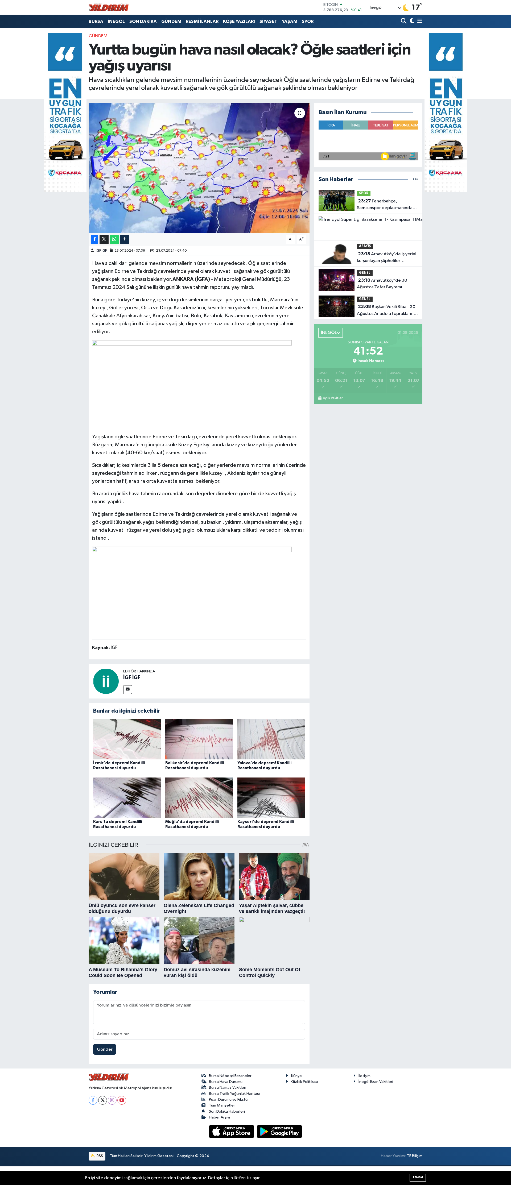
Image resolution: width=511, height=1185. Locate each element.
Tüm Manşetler (222, 1105)
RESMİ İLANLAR (202, 21)
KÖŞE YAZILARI (239, 21)
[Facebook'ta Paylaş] (94, 239)
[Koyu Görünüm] (411, 21)
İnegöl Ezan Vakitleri (375, 1082)
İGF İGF (101, 250)
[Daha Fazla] (124, 239)
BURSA (96, 21)
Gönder (105, 1049)
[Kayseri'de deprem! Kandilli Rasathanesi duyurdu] (271, 797)
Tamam (418, 1177)
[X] (102, 1100)
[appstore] (232, 1131)
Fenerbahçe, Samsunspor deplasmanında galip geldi (385, 205)
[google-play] (279, 1131)
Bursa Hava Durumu (225, 1082)
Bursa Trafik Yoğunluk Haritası (234, 1094)
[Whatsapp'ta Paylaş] (114, 239)
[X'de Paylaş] (104, 239)
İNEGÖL (116, 21)
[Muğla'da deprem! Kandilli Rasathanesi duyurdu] (199, 797)
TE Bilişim (414, 1156)
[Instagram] (112, 1100)
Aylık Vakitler (332, 398)
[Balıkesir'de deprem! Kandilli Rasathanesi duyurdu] (199, 739)
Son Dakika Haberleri (227, 1111)
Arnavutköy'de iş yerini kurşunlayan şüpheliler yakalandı (386, 258)
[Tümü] (415, 179)
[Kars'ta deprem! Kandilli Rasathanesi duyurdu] (127, 797)
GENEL (364, 273)
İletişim (364, 1076)
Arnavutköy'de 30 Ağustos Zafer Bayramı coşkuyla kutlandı (382, 284)
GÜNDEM (171, 21)
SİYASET (268, 21)
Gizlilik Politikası (304, 1082)
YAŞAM (289, 21)
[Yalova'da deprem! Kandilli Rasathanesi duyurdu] (271, 739)
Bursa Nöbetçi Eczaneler (230, 1076)
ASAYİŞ (365, 246)
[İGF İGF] (106, 681)
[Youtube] (121, 1100)
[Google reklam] (65, 112)
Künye (296, 1076)
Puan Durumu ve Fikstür (229, 1099)
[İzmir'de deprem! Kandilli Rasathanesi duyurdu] (127, 739)
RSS (99, 1156)
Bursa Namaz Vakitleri (227, 1088)
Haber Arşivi (219, 1117)
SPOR (308, 21)
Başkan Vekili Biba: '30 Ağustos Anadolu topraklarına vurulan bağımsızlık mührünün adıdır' (386, 310)
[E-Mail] (127, 689)
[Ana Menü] (419, 21)
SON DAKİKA (143, 21)
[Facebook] (93, 1100)
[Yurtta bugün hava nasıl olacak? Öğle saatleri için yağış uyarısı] (199, 168)
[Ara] (404, 21)
